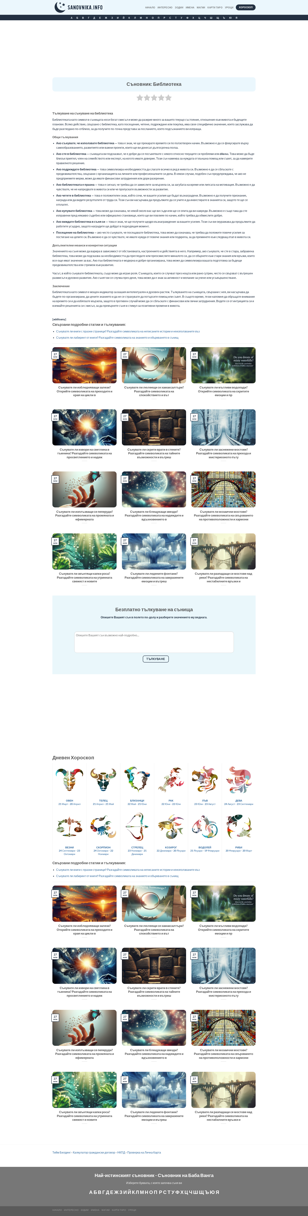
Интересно (165, 7)
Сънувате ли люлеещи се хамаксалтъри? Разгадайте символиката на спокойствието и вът (154, 391)
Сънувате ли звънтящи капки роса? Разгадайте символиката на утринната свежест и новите (84, 577)
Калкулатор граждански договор (94, 1152)
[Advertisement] (154, 50)
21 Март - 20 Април (69, 802)
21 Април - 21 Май (103, 802)
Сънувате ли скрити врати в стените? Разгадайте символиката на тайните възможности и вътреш (154, 453)
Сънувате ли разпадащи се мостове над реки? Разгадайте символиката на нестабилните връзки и (223, 577)
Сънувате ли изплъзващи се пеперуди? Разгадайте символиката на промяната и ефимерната (84, 515)
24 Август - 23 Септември (238, 802)
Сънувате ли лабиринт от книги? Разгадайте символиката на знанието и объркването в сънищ (117, 337)
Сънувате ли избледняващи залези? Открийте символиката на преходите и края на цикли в (84, 391)
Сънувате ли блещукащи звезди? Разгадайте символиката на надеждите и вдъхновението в (154, 515)
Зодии (179, 7)
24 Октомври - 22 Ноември (103, 850)
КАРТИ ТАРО (214, 7)
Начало (150, 7)
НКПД (121, 1152)
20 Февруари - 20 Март (239, 849)
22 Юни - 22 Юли (171, 802)
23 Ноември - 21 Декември (137, 850)
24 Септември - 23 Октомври (69, 850)
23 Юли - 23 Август (204, 802)
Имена (190, 7)
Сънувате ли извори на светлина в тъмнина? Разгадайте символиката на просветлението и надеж (84, 453)
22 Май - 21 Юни (137, 802)
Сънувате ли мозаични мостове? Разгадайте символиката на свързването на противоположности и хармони (223, 515)
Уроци (229, 7)
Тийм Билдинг (61, 1152)
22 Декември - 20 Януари (171, 849)
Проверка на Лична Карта (144, 1152)
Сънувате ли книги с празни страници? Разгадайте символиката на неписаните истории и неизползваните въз (128, 331)
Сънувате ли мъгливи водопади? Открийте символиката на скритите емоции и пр (223, 391)
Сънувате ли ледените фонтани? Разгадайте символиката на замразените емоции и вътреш (154, 577)
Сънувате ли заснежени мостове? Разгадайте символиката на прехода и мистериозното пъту (223, 453)
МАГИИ (201, 7)
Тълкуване (155, 659)
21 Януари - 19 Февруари (204, 849)
